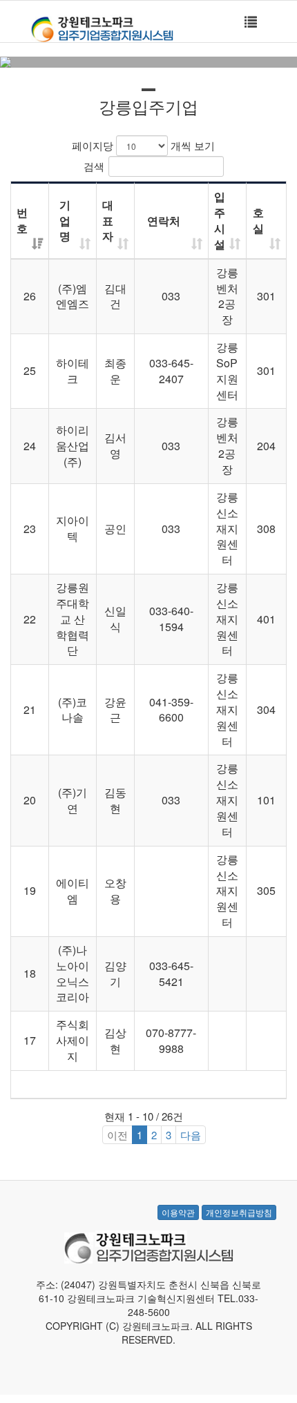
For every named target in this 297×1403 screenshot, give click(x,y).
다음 (190, 1135)
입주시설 (219, 220)
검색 (94, 166)
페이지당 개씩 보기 (143, 145)
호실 (258, 220)
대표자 (107, 220)
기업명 (64, 220)
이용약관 (178, 1212)
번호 (22, 220)
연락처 (163, 221)
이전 (117, 1135)
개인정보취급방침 (239, 1212)
